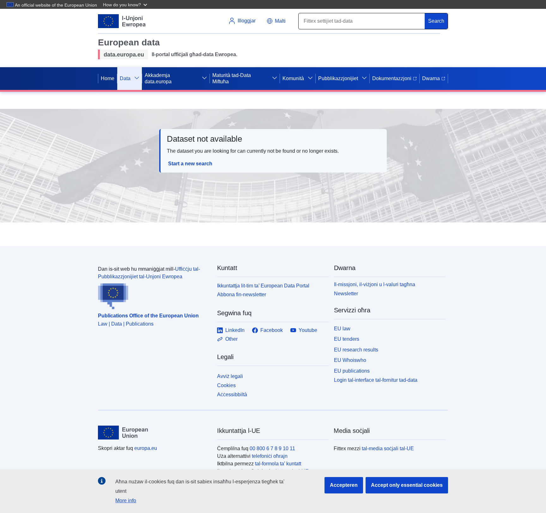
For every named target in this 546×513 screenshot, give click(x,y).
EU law (342, 328)
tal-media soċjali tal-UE (388, 448)
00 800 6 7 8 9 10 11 (272, 448)
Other (231, 339)
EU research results (356, 349)
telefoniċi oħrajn (270, 456)
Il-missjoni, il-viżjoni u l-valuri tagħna (374, 284)
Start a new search (190, 163)
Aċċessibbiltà (232, 394)
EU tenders (346, 339)
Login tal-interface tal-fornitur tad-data (375, 380)
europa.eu (145, 448)
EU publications (352, 371)
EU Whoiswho (350, 360)
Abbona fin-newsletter (241, 294)
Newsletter (346, 293)
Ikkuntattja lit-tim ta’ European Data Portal (263, 285)
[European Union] (154, 432)
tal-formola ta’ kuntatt (278, 463)
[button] (125, 4)
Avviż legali (230, 376)
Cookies (226, 385)
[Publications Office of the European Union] (153, 295)
